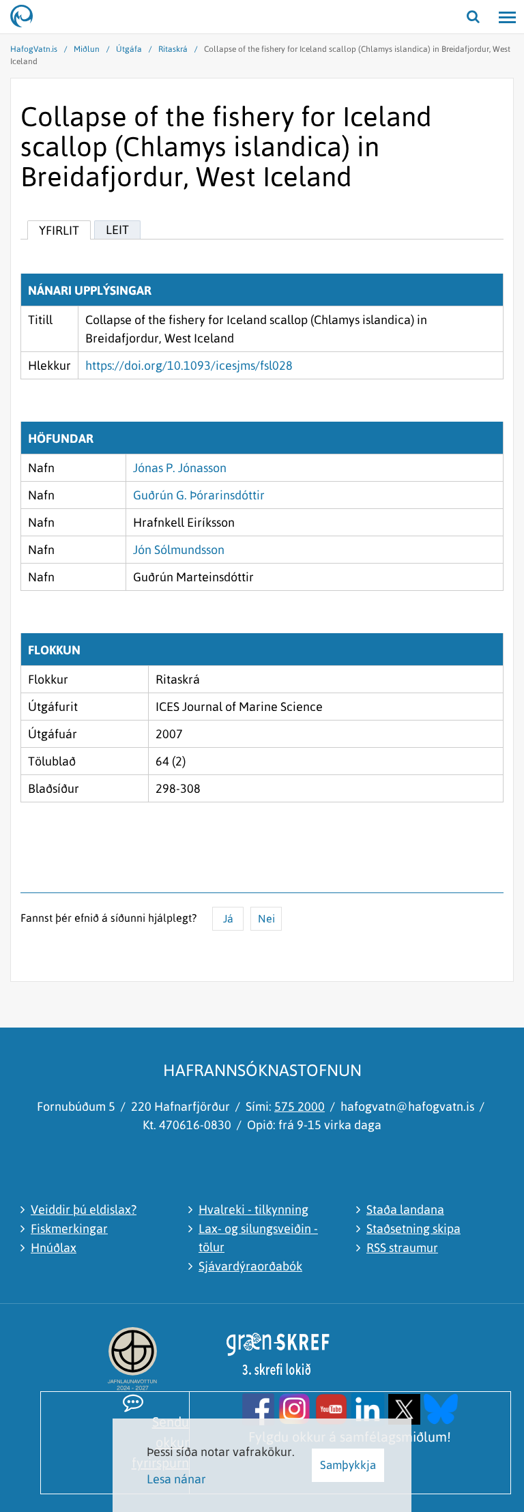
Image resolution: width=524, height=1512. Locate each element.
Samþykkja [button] (348, 1465)
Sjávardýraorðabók (250, 1266)
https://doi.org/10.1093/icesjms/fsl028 (189, 365)
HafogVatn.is (33, 49)
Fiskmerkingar (69, 1228)
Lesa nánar (176, 1479)
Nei (266, 918)
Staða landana (405, 1209)
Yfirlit (59, 230)
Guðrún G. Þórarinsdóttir (199, 495)
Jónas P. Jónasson (180, 468)
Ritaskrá (173, 49)
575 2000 (299, 1106)
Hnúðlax (53, 1247)
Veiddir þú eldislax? (83, 1209)
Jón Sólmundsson (178, 549)
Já (228, 918)
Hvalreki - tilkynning (253, 1209)
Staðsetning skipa (413, 1228)
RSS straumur (402, 1247)
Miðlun (87, 49)
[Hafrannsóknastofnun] (27, 17)
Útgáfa (129, 49)
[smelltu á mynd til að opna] (258, 1408)
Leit (117, 229)
